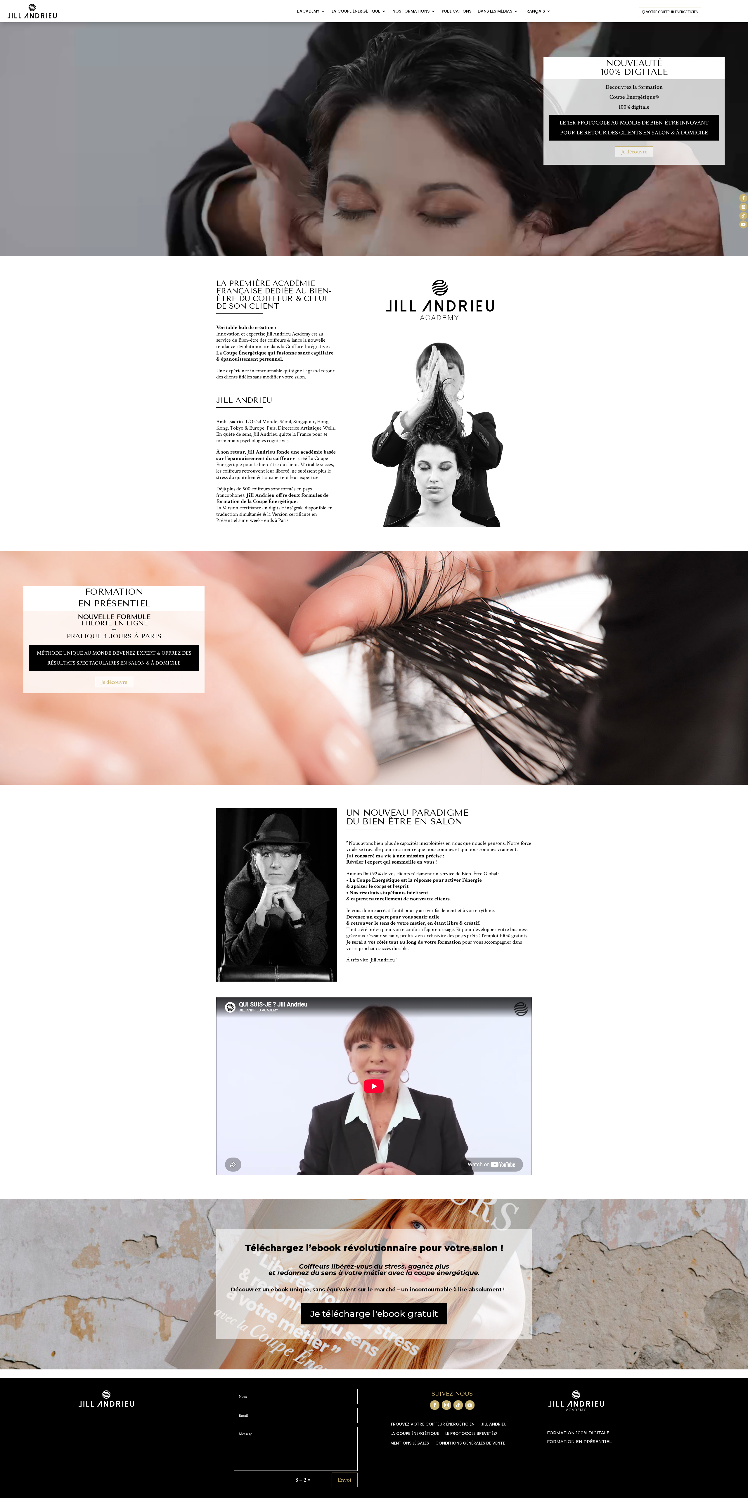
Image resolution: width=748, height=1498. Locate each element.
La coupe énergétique (356, 11)
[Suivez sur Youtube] (470, 1405)
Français (534, 11)
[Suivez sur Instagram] (446, 1405)
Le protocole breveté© (471, 1433)
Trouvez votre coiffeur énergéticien (432, 1424)
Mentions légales (409, 1443)
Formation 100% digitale (578, 1433)
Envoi (345, 1480)
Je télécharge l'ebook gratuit (374, 1313)
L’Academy (308, 11)
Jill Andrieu (494, 1424)
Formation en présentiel (579, 1442)
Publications (456, 11)
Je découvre (634, 151)
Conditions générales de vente (470, 1443)
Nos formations (411, 11)
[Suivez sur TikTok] (458, 1405)
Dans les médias (495, 11)
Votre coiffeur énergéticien (672, 11)
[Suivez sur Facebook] (434, 1405)
